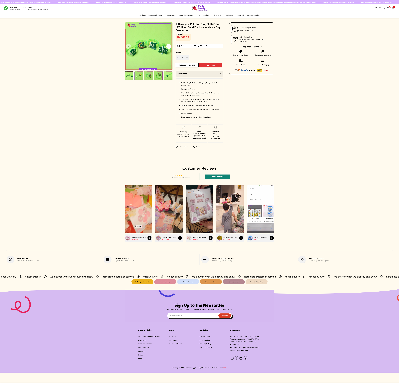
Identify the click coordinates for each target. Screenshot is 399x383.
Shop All (141, 359)
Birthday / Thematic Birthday (149, 336)
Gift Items (141, 351)
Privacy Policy (205, 336)
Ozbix (225, 368)
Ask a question (183, 147)
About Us (172, 336)
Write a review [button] (217, 177)
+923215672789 (242, 350)
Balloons (141, 355)
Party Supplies (143, 347)
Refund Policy (205, 340)
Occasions (142, 340)
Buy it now (211, 65)
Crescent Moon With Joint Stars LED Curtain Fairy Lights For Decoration (230, 237)
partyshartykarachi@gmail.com (247, 347)
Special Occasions (145, 344)
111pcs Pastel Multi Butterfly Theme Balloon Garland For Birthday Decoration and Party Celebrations (169, 237)
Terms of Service (206, 347)
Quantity (179, 52)
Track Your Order (175, 344)
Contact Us (173, 340)
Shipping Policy (205, 344)
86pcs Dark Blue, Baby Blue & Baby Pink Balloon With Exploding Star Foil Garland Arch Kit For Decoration (261, 237)
